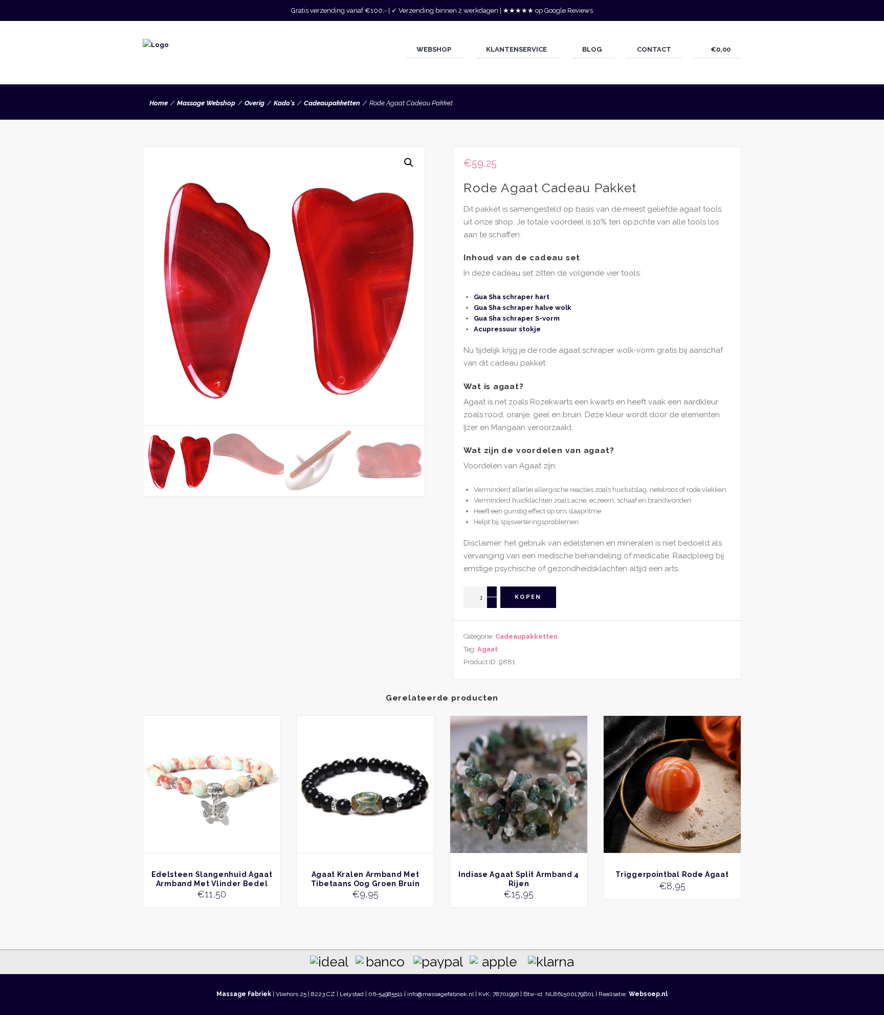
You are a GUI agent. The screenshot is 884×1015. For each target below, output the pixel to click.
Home (158, 103)
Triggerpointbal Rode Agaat (671, 874)
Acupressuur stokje (507, 329)
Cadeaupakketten (332, 103)
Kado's (284, 103)
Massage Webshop (206, 103)
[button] (409, 162)
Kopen (528, 597)
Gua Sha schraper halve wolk (522, 307)
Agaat (487, 649)
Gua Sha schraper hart (511, 297)
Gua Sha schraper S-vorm (517, 318)
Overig (254, 103)
